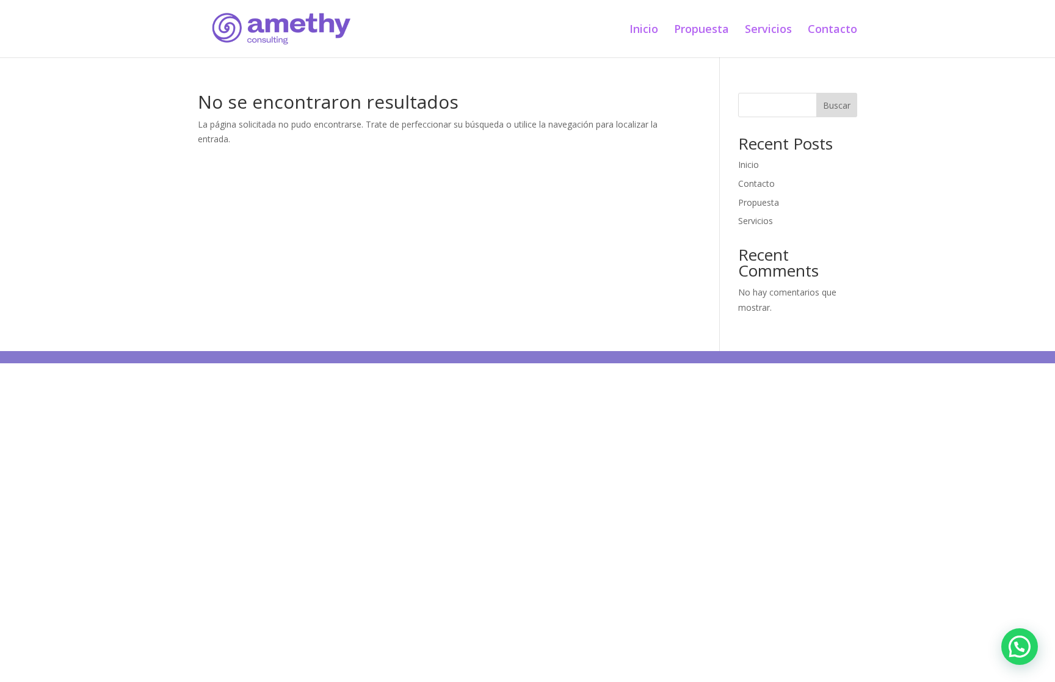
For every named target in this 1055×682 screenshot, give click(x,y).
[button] (1019, 646)
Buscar (836, 105)
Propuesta (701, 30)
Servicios (768, 30)
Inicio (643, 30)
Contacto (832, 30)
